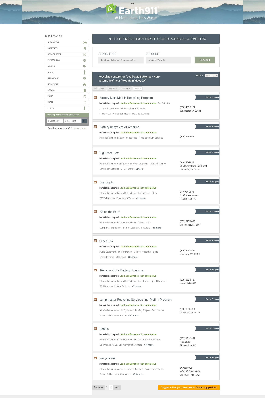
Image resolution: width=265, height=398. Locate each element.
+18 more (156, 228)
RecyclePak (107, 358)
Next (117, 387)
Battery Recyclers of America (119, 127)
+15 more (149, 345)
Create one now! (78, 128)
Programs (126, 88)
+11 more (137, 286)
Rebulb (104, 329)
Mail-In (138, 88)
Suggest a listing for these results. (189, 387)
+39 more (138, 374)
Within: (200, 75)
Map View (113, 88)
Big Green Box (109, 153)
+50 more (133, 315)
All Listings (99, 88)
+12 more (141, 198)
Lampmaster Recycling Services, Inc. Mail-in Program (135, 299)
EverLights (106, 182)
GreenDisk (106, 241)
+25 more (133, 257)
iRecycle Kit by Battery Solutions (121, 270)
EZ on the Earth (109, 212)
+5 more (138, 169)
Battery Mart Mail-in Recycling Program (126, 98)
